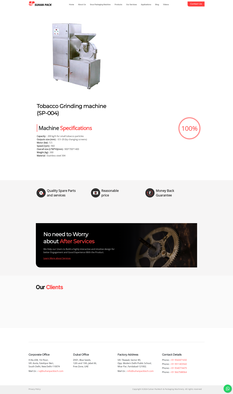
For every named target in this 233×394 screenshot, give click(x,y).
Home (71, 4)
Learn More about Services (57, 258)
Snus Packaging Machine (100, 4)
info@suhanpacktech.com (140, 371)
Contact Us (196, 3)
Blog (157, 4)
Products (118, 4)
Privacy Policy (35, 389)
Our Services (131, 4)
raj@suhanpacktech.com (51, 371)
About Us (82, 4)
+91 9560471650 (178, 359)
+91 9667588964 (178, 372)
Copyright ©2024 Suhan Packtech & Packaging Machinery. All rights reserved (167, 389)
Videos (166, 4)
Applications (146, 4)
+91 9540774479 (178, 368)
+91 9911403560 (178, 364)
